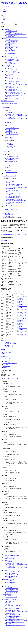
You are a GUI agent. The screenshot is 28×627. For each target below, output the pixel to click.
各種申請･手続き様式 (8, 49)
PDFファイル (4, 240)
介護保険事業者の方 (11, 53)
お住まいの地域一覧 (11, 69)
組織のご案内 (6, 56)
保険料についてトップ (12, 40)
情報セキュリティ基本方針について (15, 98)
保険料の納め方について (12, 46)
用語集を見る (4, 356)
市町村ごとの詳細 (11, 43)
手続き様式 (9, 143)
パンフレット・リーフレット (13, 78)
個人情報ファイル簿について (13, 83)
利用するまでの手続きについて (14, 35)
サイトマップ (6, 366)
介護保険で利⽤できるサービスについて (16, 118)
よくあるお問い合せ (11, 74)
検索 (2, 22)
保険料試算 (9, 44)
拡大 (4, 12)
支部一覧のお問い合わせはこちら (9, 378)
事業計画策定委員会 (8, 216)
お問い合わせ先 (7, 65)
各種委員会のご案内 (11, 64)
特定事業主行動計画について (13, 90)
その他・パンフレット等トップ (14, 72)
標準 (4, 11)
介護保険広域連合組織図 (12, 61)
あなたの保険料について (12, 41)
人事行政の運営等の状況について (15, 95)
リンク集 (8, 80)
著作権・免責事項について (10, 363)
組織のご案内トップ (11, 58)
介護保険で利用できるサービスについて (16, 37)
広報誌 (8, 77)
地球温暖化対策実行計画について (15, 92)
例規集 (5, 367)
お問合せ (5, 364)
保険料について (7, 38)
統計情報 (8, 96)
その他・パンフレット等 (9, 71)
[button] (6, 359)
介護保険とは (6, 29)
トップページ (6, 211)
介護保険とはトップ (11, 31)
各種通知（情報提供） (9, 558)
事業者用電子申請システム (7, 101)
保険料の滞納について (12, 47)
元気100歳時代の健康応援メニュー (12, 555)
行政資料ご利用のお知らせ (13, 87)
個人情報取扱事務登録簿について (15, 81)
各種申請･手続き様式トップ (13, 50)
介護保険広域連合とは (12, 59)
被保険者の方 (9, 52)
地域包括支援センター (12, 62)
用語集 (8, 75)
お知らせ (5, 557)
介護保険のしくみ (11, 32)
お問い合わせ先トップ (12, 66)
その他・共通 (9, 55)
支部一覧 (8, 68)
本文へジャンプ (5, 6)
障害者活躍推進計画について (13, 89)
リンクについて (7, 361)
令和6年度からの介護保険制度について (16, 34)
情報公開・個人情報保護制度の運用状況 (16, 93)
